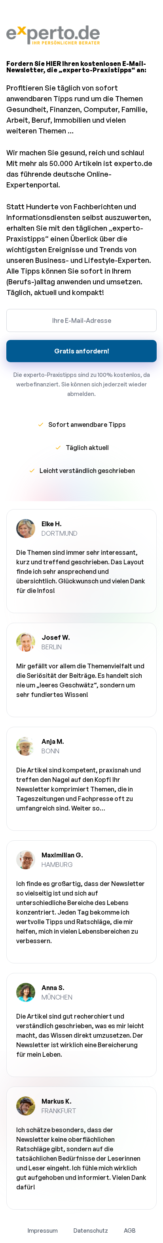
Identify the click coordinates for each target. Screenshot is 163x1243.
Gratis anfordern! (81, 351)
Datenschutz (91, 1230)
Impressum (43, 1230)
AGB (130, 1230)
